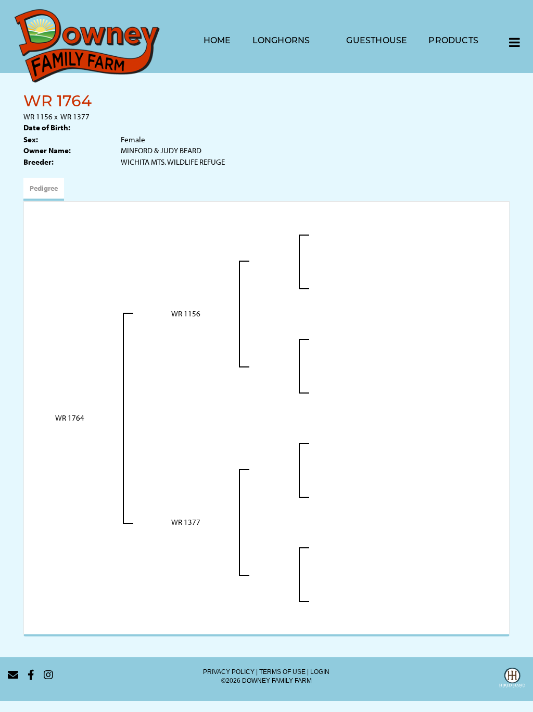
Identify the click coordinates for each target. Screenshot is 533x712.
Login (319, 672)
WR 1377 (75, 116)
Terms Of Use (282, 672)
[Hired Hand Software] (512, 679)
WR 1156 (38, 116)
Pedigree (44, 188)
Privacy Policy (229, 672)
